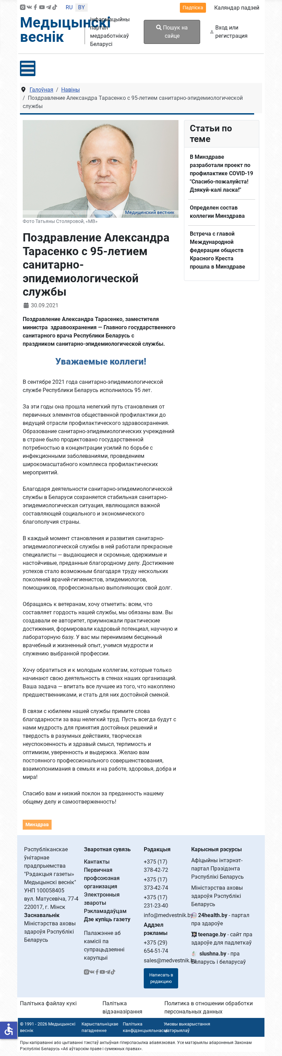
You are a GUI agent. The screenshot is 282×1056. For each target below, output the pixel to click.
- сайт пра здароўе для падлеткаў (221, 938)
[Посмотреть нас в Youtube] (42, 8)
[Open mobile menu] (27, 68)
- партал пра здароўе (220, 919)
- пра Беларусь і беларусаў (218, 957)
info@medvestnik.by (168, 915)
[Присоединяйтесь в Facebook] (35, 8)
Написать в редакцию (161, 978)
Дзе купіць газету (107, 919)
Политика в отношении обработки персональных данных (208, 1007)
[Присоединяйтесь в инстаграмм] (22, 8)
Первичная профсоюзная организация (102, 878)
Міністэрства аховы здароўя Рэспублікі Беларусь (217, 896)
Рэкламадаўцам (105, 911)
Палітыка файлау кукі (48, 1003)
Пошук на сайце (175, 31)
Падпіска (193, 7)
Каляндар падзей (236, 7)
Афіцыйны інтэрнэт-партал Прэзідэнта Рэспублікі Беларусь (217, 868)
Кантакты (97, 861)
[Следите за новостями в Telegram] (48, 8)
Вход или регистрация (231, 31)
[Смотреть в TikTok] (54, 8)
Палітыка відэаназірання (122, 1007)
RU (69, 7)
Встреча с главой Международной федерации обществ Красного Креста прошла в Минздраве (217, 250)
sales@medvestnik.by (170, 960)
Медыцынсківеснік (65, 29)
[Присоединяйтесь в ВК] (29, 8)
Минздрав (37, 824)
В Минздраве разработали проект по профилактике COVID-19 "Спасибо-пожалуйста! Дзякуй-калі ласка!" (221, 173)
